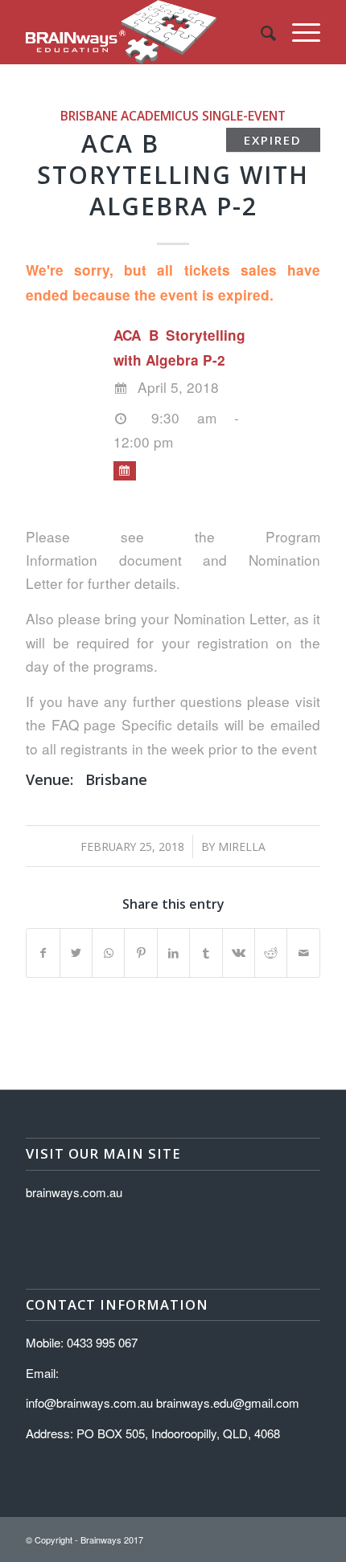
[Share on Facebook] (43, 953)
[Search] (260, 32)
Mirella (242, 846)
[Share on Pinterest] (140, 953)
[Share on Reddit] (270, 953)
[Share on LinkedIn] (173, 953)
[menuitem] (260, 32)
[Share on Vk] (238, 953)
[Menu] (298, 32)
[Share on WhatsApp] (108, 953)
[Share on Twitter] (76, 953)
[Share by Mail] (303, 953)
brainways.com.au (74, 1192)
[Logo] (143, 32)
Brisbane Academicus (129, 116)
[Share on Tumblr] (205, 953)
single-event (244, 116)
